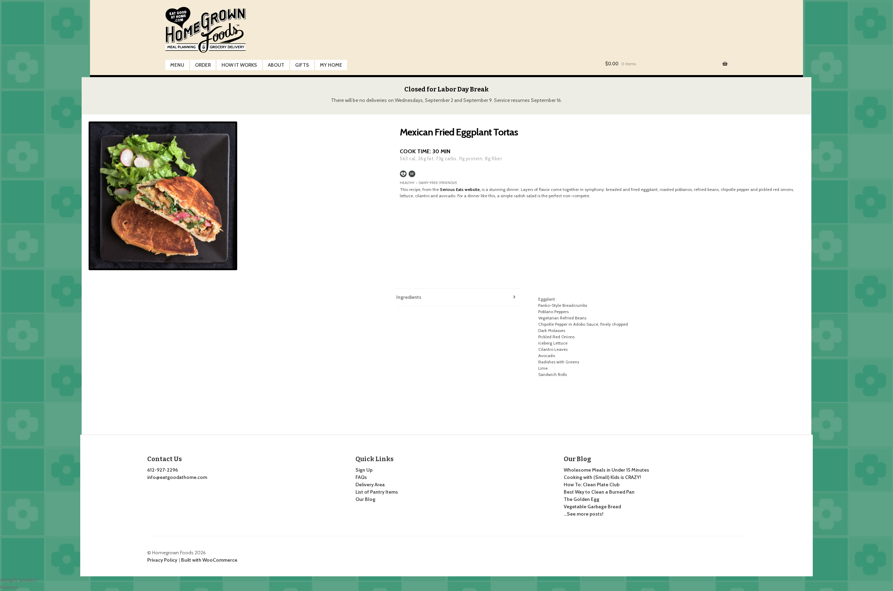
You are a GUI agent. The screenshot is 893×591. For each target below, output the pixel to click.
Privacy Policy (162, 560)
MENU (177, 65)
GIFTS (302, 65)
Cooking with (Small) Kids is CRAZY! (602, 477)
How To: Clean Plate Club (592, 484)
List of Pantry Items (376, 492)
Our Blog (365, 499)
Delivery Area (370, 484)
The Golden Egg (581, 499)
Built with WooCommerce (209, 560)
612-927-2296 (162, 470)
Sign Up (364, 470)
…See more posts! (583, 514)
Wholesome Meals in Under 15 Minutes (606, 470)
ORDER (203, 65)
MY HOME (331, 65)
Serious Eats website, (460, 189)
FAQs (361, 477)
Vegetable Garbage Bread (592, 506)
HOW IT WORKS (239, 65)
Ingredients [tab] (408, 297)
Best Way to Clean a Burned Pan (599, 492)
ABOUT (276, 65)
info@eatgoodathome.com (177, 477)
